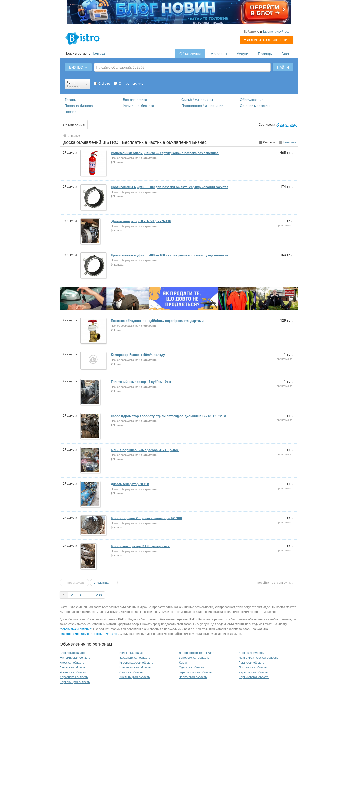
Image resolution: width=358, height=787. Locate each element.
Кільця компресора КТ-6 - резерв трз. (140, 546)
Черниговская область (254, 677)
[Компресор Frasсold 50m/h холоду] (93, 361)
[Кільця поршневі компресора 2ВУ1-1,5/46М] (90, 460)
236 (99, 595)
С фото (103, 83)
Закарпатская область (134, 657)
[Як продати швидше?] (179, 298)
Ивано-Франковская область (258, 657)
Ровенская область (73, 672)
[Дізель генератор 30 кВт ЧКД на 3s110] (90, 231)
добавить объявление (76, 629)
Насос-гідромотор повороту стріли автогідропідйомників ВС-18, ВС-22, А (168, 415)
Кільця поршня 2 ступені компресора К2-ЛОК (146, 518)
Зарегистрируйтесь (276, 31)
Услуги (242, 53)
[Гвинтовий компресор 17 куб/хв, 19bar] (90, 392)
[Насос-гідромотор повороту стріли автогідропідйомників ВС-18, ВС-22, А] (90, 426)
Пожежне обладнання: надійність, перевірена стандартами (157, 320)
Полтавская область (253, 667)
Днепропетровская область (198, 652)
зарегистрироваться (75, 633)
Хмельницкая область (134, 677)
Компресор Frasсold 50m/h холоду (138, 354)
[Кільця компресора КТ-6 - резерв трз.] (88, 556)
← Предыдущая (74, 582)
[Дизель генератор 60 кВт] (90, 494)
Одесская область (191, 667)
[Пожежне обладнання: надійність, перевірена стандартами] (93, 331)
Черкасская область (193, 677)
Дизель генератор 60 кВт (130, 483)
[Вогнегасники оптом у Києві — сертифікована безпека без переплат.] (93, 163)
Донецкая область (251, 652)
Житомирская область (75, 657)
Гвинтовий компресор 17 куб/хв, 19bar (141, 381)
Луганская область (251, 662)
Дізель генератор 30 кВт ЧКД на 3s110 (141, 221)
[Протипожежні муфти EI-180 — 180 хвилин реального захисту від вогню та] (93, 265)
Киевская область (72, 662)
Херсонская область (74, 677)
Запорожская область (194, 657)
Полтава (98, 53)
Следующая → (104, 582)
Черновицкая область (75, 682)
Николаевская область (135, 667)
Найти (283, 67)
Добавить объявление (268, 39)
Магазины (218, 53)
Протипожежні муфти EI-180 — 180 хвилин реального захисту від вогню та (169, 255)
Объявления (190, 53)
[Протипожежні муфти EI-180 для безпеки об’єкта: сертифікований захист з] (93, 197)
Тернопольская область (195, 672)
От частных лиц (130, 83)
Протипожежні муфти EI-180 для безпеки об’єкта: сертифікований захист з (169, 187)
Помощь (265, 53)
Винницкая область (73, 652)
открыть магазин (105, 633)
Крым (183, 662)
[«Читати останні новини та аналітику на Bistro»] (179, 11)
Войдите (250, 31)
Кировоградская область (136, 662)
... (88, 595)
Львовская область (72, 667)
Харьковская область (253, 672)
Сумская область (131, 672)
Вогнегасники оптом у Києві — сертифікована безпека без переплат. (165, 152)
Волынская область (132, 652)
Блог (285, 53)
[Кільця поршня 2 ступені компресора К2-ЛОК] (93, 525)
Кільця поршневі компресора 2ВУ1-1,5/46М (145, 449)
